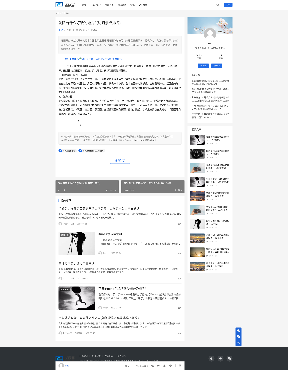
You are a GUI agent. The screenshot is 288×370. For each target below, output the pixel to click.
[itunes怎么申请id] (76, 243)
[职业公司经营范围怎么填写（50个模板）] (197, 224)
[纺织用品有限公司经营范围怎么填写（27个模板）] (197, 210)
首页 (84, 4)
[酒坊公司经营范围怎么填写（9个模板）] (197, 154)
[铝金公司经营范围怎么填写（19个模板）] (197, 140)
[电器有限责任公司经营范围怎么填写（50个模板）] (197, 182)
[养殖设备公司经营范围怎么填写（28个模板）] (197, 266)
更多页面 (143, 4)
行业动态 (92, 30)
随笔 (72, 224)
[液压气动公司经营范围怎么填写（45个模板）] (197, 238)
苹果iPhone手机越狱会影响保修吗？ (122, 289)
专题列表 (109, 4)
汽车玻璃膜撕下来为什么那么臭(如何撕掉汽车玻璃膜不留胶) (98, 318)
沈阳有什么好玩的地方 (93, 150)
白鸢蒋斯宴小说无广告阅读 (76, 263)
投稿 (228, 5)
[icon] (211, 359)
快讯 (132, 4)
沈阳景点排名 (71, 58)
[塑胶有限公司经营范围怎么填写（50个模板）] (197, 196)
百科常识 (78, 333)
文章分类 (94, 4)
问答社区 (122, 4)
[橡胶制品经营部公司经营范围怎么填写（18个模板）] (197, 252)
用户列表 (121, 356)
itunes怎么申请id (110, 234)
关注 (204, 65)
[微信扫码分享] (152, 365)
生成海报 (143, 365)
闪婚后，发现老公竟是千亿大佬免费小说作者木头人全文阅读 (99, 209)
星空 (60, 30)
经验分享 (64, 235)
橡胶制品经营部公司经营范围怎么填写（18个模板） (217, 252)
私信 (218, 65)
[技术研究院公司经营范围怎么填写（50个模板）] (197, 168)
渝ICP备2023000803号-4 (126, 361)
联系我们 (84, 356)
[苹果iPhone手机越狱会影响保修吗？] (76, 298)
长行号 (155, 361)
